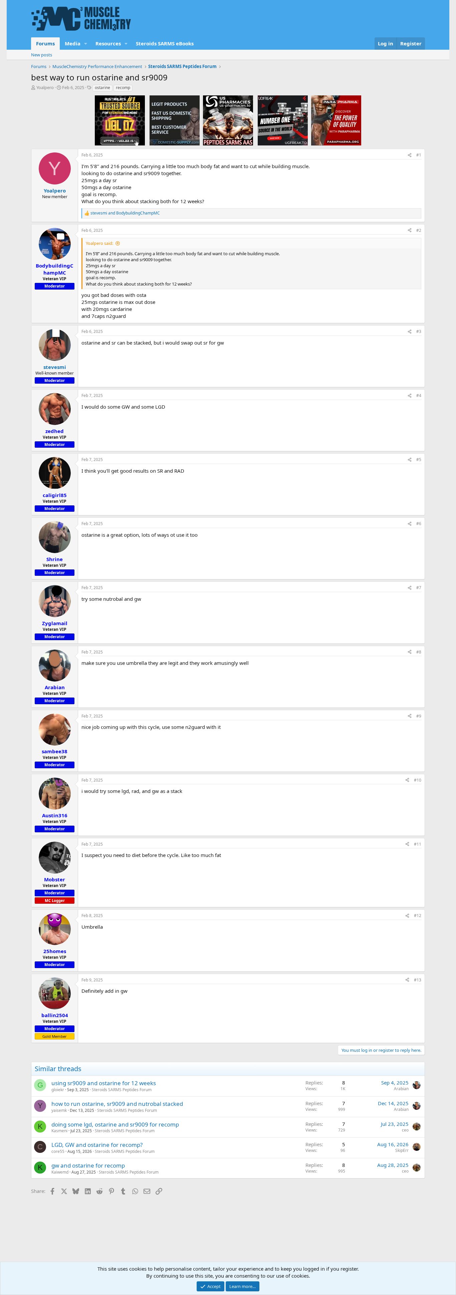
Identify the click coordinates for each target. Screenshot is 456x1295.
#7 (418, 587)
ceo (405, 1130)
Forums (45, 43)
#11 (417, 844)
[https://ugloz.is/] (120, 120)
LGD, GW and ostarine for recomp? (97, 1145)
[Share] (409, 155)
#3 (418, 331)
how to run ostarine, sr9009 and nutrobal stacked (117, 1104)
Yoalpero (45, 87)
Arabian (401, 1089)
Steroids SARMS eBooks (165, 43)
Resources (108, 43)
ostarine (102, 87)
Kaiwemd (59, 1172)
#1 (418, 155)
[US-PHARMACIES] (228, 120)
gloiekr (57, 1090)
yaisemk (59, 1110)
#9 (418, 716)
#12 (417, 915)
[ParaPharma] (336, 120)
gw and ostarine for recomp (88, 1165)
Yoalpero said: (99, 243)
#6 (418, 523)
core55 (57, 1151)
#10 (417, 780)
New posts (41, 55)
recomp (123, 87)
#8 (418, 652)
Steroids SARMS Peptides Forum (122, 1090)
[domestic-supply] (175, 120)
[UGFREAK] (283, 120)
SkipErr (402, 1150)
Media (72, 43)
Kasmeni (59, 1131)
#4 (418, 395)
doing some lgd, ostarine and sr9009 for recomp (115, 1124)
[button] (85, 43)
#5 (418, 459)
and (125, 213)
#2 (418, 230)
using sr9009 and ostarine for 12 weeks (103, 1083)
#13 (417, 980)
